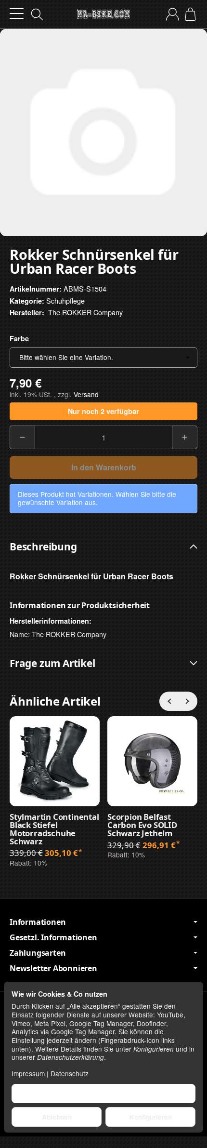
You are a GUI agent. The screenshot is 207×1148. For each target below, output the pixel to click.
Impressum (28, 1073)
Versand (86, 394)
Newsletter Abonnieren (53, 968)
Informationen (37, 922)
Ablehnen (57, 1116)
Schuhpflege (65, 300)
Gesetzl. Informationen (53, 937)
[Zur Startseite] (103, 14)
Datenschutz (70, 1073)
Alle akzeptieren (103, 1093)
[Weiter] (187, 701)
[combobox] (103, 357)
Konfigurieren (150, 1116)
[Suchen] (37, 14)
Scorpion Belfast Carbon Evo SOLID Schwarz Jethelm (142, 825)
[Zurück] (169, 701)
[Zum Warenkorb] (190, 14)
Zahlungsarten (37, 953)
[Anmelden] (173, 14)
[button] (103, 547)
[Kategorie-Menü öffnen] (17, 14)
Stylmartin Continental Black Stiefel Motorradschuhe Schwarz (54, 829)
